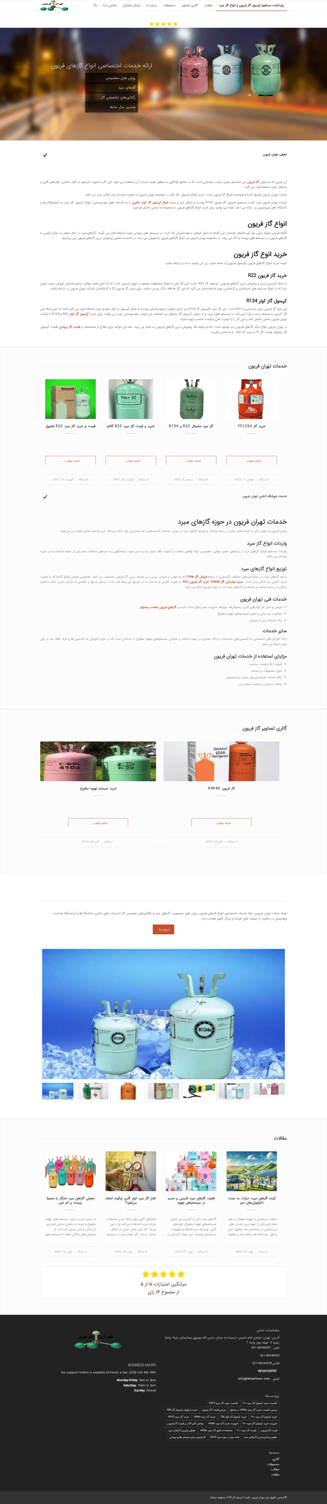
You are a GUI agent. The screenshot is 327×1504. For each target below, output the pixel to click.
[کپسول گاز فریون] (93, 1091)
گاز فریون (253, 181)
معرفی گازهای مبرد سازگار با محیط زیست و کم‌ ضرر (70, 1200)
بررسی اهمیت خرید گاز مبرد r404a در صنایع (253, 1410)
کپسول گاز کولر (79, 313)
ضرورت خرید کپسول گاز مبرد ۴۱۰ (260, 1424)
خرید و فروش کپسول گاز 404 (182, 1410)
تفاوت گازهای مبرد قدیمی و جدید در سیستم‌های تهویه (191, 1200)
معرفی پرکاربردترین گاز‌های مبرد (260, 1437)
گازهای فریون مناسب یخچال (158, 607)
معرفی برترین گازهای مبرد (182, 1431)
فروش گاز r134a (196, 576)
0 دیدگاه (264, 479)
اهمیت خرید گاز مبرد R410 (223, 1403)
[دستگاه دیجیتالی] (198, 1091)
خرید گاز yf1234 (251, 426)
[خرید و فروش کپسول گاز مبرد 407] (128, 1091)
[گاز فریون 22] (163, 1091)
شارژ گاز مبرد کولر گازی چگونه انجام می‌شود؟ (131, 1200)
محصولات (273, 1464)
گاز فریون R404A (221, 788)
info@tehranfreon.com (254, 1378)
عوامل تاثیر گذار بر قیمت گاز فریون (185, 1424)
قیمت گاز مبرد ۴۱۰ (246, 1431)
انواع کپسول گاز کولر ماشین (150, 202)
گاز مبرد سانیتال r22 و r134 (191, 426)
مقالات (275, 1474)
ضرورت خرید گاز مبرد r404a (223, 1424)
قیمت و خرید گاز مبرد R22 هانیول (70, 426)
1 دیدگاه (109, 842)
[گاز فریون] (163, 1014)
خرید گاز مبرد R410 (178, 1417)
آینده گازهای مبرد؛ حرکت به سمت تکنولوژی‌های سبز (252, 1200)
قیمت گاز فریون (269, 1431)
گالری (275, 1459)
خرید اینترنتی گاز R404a (227, 581)
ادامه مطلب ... (251, 461)
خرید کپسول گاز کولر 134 (233, 1417)
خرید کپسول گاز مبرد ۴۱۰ (264, 1417)
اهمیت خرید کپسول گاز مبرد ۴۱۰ (260, 1403)
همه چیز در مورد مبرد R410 (224, 1437)
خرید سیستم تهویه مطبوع (98, 788)
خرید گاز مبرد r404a (204, 1417)
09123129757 (267, 1371)
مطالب (275, 1469)
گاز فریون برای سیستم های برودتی (187, 1437)
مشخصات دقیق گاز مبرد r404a (216, 1431)
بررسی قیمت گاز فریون (214, 1410)
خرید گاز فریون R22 (196, 581)
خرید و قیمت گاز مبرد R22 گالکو (131, 426)
